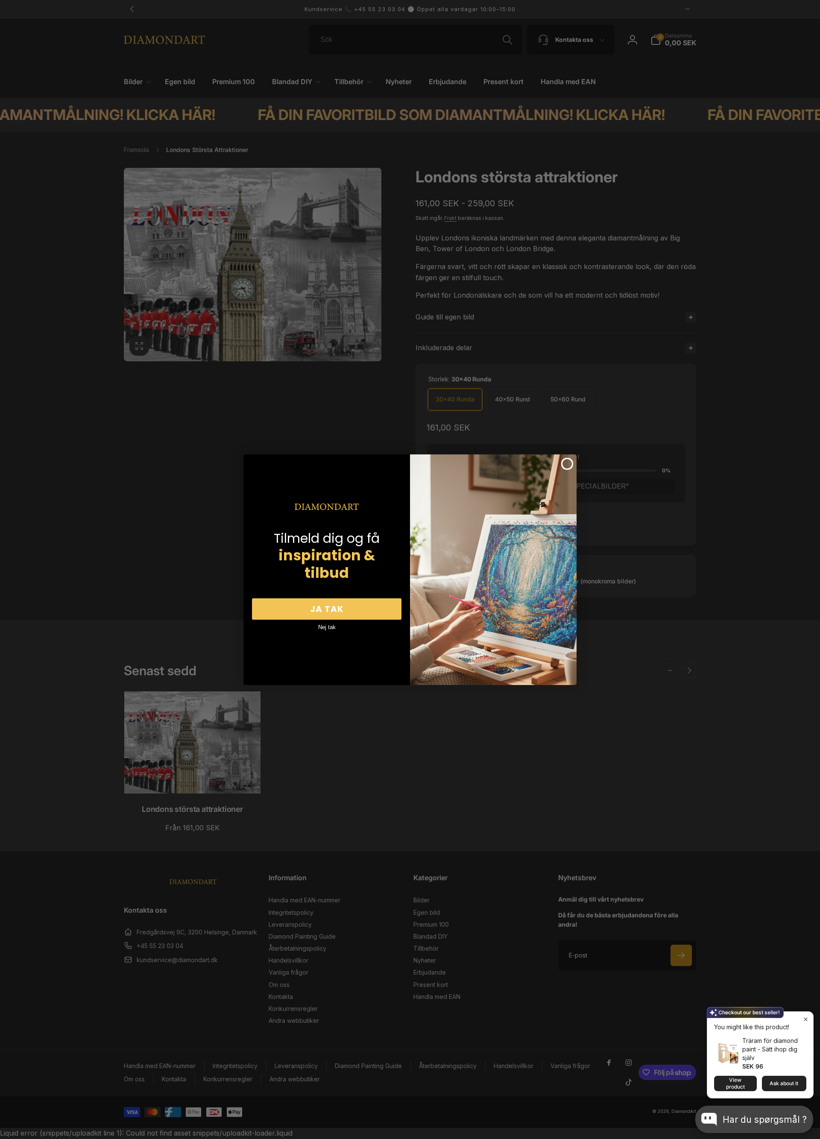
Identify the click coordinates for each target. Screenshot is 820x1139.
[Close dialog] (567, 464)
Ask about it (784, 1083)
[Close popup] (806, 1019)
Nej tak (327, 627)
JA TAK (327, 609)
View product (735, 1083)
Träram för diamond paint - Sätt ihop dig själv (770, 1049)
